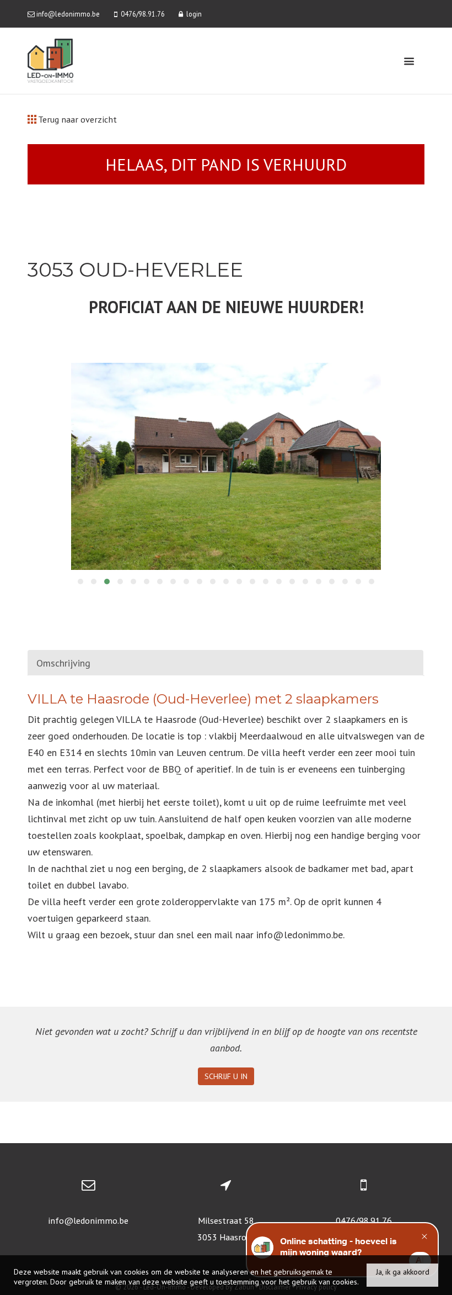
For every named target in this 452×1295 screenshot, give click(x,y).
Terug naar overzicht (76, 119)
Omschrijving (63, 663)
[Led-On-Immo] (50, 60)
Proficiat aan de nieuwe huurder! (226, 307)
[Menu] (409, 61)
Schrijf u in (226, 1076)
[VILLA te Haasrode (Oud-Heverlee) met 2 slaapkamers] (226, 466)
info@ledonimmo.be (88, 1220)
